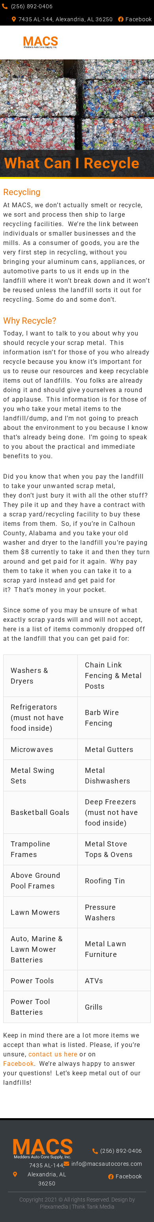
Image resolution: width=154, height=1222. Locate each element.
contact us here (53, 1054)
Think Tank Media (93, 1207)
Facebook (18, 1063)
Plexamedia (54, 1207)
